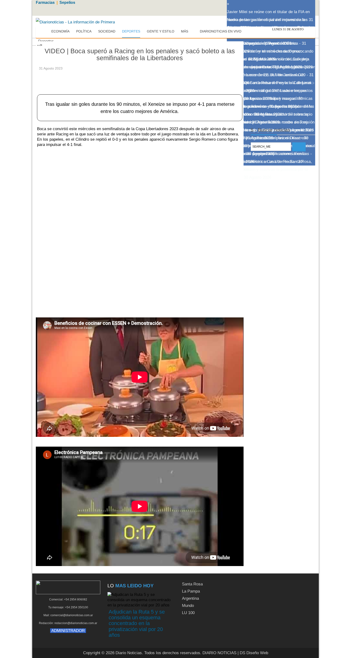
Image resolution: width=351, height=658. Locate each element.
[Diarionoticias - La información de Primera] (75, 22)
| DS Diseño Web (253, 653)
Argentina (190, 598)
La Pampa (191, 591)
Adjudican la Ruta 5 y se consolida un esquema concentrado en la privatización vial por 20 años (137, 623)
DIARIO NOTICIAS (219, 653)
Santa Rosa (192, 584)
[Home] (43, 31)
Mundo (188, 605)
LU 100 (188, 612)
